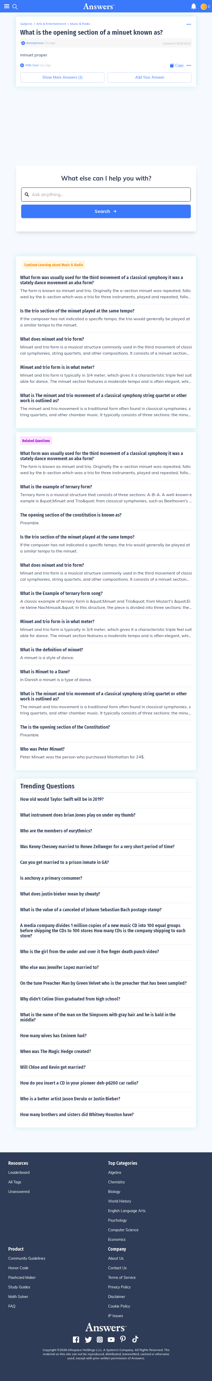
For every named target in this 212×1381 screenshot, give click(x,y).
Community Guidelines (26, 1258)
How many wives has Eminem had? (53, 1036)
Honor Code (18, 1268)
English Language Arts (127, 1210)
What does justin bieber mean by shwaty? (60, 894)
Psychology (117, 1220)
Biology (114, 1191)
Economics (117, 1239)
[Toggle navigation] (6, 6)
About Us (116, 1258)
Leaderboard (18, 1172)
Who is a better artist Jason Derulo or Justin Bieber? (70, 1099)
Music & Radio (80, 24)
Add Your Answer (149, 77)
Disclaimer (116, 1296)
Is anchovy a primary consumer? (51, 878)
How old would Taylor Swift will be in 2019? (62, 799)
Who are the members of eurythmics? (56, 831)
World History (119, 1201)
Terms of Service (122, 1277)
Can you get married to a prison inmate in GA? (64, 862)
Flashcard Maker (22, 1277)
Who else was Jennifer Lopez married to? (59, 967)
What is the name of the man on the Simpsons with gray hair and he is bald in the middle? (98, 1017)
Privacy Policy (119, 1287)
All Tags (14, 1182)
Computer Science (123, 1230)
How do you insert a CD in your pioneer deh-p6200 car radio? (79, 1083)
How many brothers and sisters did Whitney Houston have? (77, 1114)
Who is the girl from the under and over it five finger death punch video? (89, 951)
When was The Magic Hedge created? (55, 1051)
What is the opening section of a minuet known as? (91, 32)
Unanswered (18, 1191)
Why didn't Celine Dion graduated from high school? (70, 999)
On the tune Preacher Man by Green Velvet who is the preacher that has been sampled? (103, 983)
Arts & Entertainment (51, 24)
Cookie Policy (119, 1306)
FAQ (12, 1306)
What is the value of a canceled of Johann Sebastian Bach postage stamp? (91, 910)
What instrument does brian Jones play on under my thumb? (77, 815)
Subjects (26, 24)
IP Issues (115, 1315)
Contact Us (117, 1268)
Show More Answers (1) (62, 77)
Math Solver (18, 1296)
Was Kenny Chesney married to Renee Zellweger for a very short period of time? (97, 846)
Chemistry (116, 1182)
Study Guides (19, 1287)
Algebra (114, 1172)
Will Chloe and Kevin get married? (53, 1067)
